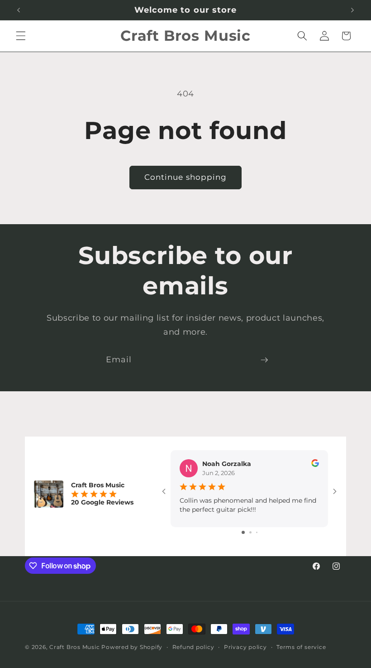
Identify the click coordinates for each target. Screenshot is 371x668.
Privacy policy (245, 647)
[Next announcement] (352, 10)
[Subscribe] (264, 360)
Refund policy (193, 647)
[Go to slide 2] (250, 532)
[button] (21, 36)
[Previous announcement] (19, 10)
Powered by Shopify (131, 647)
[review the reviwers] (315, 465)
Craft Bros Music (74, 647)
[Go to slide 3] (256, 532)
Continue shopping (185, 177)
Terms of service (301, 647)
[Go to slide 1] (243, 532)
